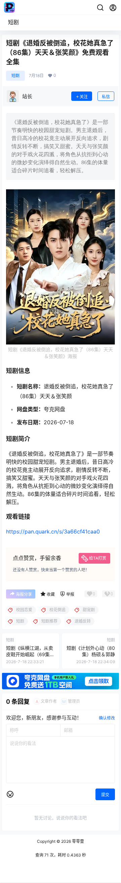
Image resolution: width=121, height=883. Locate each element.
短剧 (13, 22)
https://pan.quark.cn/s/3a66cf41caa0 (53, 531)
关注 (84, 96)
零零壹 (77, 841)
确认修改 (107, 717)
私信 (106, 96)
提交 (105, 794)
